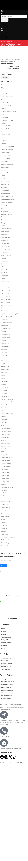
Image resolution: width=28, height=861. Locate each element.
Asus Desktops (5, 240)
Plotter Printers (5, 478)
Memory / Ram (5, 184)
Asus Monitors (5, 261)
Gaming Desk (5, 293)
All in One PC (5, 234)
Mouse (3, 114)
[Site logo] (9, 11)
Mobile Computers (6, 449)
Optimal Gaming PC (6, 317)
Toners (3, 519)
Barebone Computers (7, 149)
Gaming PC (4, 311)
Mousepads (4, 117)
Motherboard (4, 187)
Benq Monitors (5, 264)
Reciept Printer (5, 481)
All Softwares (4, 534)
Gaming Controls (5, 290)
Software (3, 531)
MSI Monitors (4, 272)
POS (2, 425)
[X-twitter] (10, 757)
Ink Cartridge (4, 496)
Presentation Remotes (7, 120)
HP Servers (4, 387)
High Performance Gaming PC (9, 314)
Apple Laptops (5, 343)
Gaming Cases (5, 281)
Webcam (3, 143)
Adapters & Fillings (6, 202)
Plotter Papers (5, 504)
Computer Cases (5, 155)
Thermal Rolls (5, 516)
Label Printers (5, 472)
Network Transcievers (7, 405)
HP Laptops (4, 355)
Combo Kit (4, 205)
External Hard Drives (7, 164)
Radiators (4, 217)
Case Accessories (6, 152)
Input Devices (5, 102)
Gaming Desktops (6, 246)
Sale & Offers (4, 522)
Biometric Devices (6, 434)
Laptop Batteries (5, 334)
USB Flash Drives (6, 176)
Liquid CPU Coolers (6, 214)
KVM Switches (5, 396)
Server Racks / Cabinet (7, 413)
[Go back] (3, 48)
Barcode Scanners (6, 431)
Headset (3, 99)
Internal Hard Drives (6, 170)
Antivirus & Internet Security (8, 537)
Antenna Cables (5, 378)
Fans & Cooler (5, 179)
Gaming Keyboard (6, 299)
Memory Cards (5, 129)
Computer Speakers (6, 96)
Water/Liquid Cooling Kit (8, 199)
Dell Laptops (4, 349)
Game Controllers (6, 105)
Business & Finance (6, 540)
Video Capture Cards (7, 196)
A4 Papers (4, 490)
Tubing (3, 223)
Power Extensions (6, 134)
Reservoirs (4, 220)
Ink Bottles (4, 493)
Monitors (3, 258)
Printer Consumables (7, 487)
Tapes (3, 513)
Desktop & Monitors (6, 228)
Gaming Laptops (5, 302)
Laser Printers (5, 475)
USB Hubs (4, 140)
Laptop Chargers (5, 337)
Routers (3, 410)
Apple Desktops (5, 237)
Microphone (4, 132)
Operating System (6, 546)
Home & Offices (5, 249)
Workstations (4, 275)
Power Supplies (5, 193)
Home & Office (5, 352)
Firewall (3, 384)
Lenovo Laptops (5, 358)
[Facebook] (2, 757)
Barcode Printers (5, 428)
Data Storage (4, 161)
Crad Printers (4, 440)
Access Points (5, 369)
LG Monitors (4, 267)
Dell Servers (4, 381)
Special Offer (4, 528)
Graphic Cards (5, 181)
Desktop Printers (5, 443)
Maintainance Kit (5, 501)
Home (3, 59)
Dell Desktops (5, 243)
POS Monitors (5, 452)
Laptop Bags (4, 331)
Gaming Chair (5, 284)
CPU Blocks (4, 211)
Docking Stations (6, 328)
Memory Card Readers (7, 126)
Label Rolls (4, 499)
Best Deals (4, 525)
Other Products (5, 422)
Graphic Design (5, 543)
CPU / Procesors (5, 158)
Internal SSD (4, 173)
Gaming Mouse (5, 308)
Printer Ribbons (5, 507)
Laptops (3, 340)
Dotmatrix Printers (6, 446)
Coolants (3, 208)
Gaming (3, 278)
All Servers (4, 372)
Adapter (3, 87)
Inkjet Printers (5, 469)
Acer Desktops (5, 231)
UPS (2, 137)
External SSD (5, 167)
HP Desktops (4, 252)
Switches (3, 416)
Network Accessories (7, 399)
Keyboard (4, 108)
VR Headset (4, 319)
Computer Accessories (7, 85)
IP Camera (4, 390)
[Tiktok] (14, 757)
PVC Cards (4, 510)
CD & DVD (4, 93)
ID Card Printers (5, 466)
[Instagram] (6, 757)
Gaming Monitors (6, 305)
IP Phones (4, 393)
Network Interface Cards (7, 402)
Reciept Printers (5, 455)
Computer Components (7, 146)
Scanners (3, 484)
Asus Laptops (5, 346)
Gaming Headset (5, 296)
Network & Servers (6, 366)
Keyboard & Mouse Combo (8, 111)
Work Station (4, 364)
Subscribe (4, 565)
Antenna (3, 375)
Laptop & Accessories (7, 322)
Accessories (4, 325)
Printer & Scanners (6, 457)
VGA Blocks (4, 226)
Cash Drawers (5, 437)
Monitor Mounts (5, 270)
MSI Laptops (4, 361)
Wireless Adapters (6, 419)
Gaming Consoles (6, 287)
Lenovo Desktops (6, 255)
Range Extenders (6, 408)
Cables (3, 90)
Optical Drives (5, 190)
